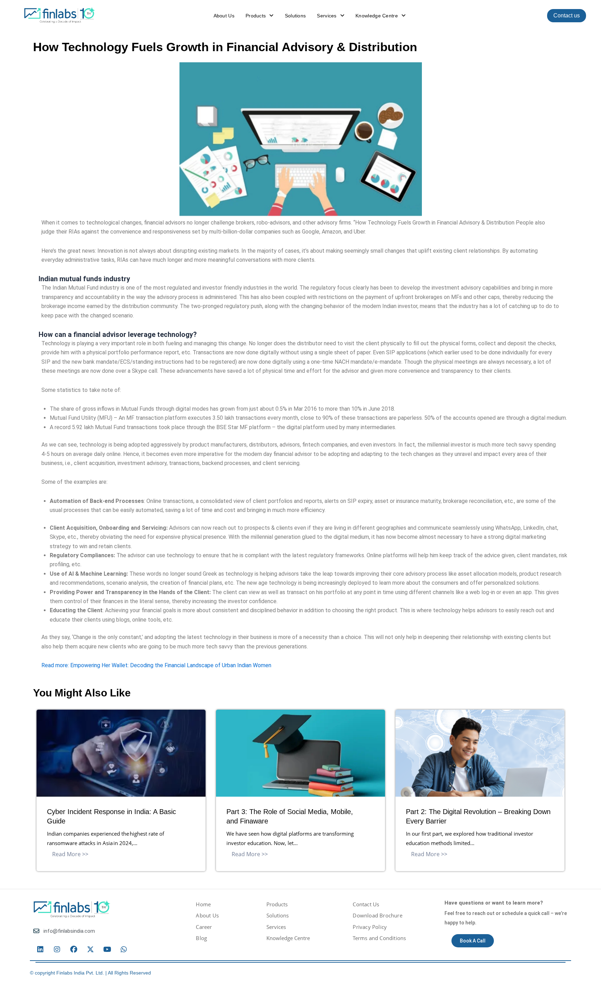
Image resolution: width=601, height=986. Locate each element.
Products (256, 15)
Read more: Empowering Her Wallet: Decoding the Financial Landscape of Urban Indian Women (156, 665)
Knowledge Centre (376, 15)
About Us (224, 15)
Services (326, 15)
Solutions (295, 15)
